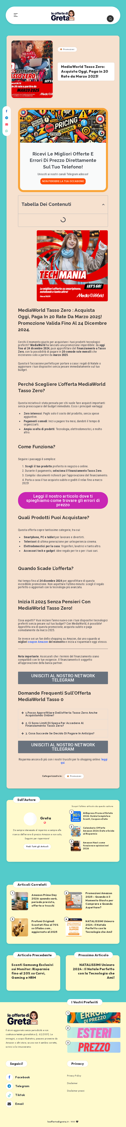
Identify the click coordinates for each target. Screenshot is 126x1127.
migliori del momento (41, 641)
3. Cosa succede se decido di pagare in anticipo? (59, 733)
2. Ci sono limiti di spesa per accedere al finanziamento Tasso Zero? (54, 724)
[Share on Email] (6, 124)
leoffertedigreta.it (58, 1121)
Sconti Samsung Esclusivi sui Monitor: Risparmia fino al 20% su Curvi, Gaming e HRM (32, 971)
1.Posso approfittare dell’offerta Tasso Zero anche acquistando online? (61, 714)
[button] (103, 204)
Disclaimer (72, 1083)
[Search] (110, 18)
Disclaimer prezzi (75, 1090)
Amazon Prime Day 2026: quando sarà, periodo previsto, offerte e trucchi (44, 900)
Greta (45, 818)
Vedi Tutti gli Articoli (37, 846)
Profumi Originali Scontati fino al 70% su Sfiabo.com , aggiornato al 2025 (45, 926)
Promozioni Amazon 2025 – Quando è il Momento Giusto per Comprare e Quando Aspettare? (99, 900)
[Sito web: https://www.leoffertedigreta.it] (45, 822)
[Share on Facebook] (6, 111)
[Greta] (30, 819)
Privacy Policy (74, 1075)
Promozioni (68, 49)
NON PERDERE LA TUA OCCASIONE (63, 181)
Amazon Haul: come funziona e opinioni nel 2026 (96, 845)
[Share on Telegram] (6, 117)
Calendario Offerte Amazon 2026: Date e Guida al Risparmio (98, 831)
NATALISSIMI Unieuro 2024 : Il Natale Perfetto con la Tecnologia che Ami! (99, 926)
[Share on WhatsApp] (6, 131)
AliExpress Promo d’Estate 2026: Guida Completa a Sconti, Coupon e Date (98, 816)
